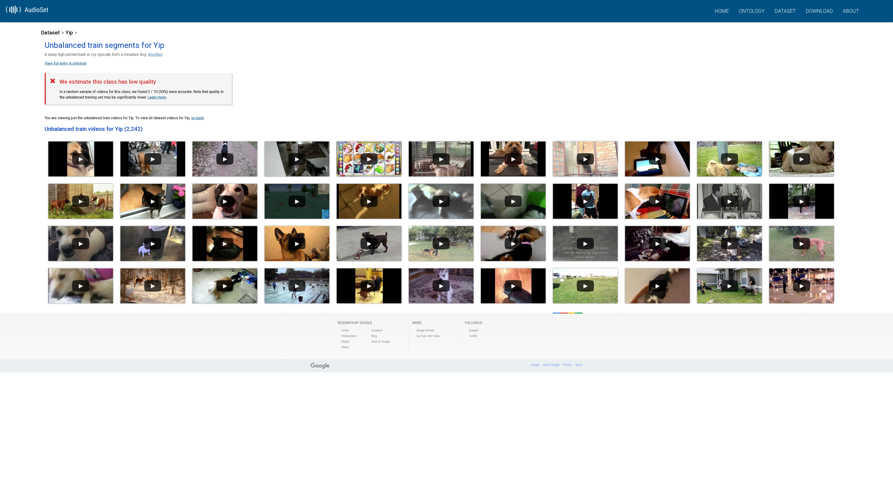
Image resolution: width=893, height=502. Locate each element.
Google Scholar (425, 330)
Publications (349, 336)
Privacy (567, 365)
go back (197, 118)
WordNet (155, 54)
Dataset (785, 11)
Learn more (157, 97)
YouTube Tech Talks (428, 336)
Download (819, 11)
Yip (69, 33)
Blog (374, 336)
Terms (579, 365)
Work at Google (380, 341)
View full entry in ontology (66, 63)
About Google (551, 365)
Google (535, 365)
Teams (345, 347)
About (851, 11)
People (345, 341)
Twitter (473, 336)
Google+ (474, 330)
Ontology (752, 11)
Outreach (377, 330)
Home (722, 11)
